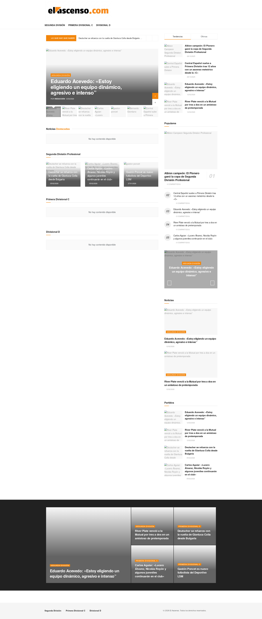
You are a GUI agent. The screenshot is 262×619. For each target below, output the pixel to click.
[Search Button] (216, 25)
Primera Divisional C (80, 25)
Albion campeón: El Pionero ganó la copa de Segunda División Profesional (200, 49)
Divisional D (103, 25)
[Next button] (155, 96)
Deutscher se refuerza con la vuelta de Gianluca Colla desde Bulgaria (62, 175)
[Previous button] (155, 102)
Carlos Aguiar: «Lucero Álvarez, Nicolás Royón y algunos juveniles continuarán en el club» (118, 38)
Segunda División (55, 25)
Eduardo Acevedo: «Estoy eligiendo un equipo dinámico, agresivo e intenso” (86, 86)
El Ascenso (174, 610)
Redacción (60, 99)
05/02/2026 (54, 183)
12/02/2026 (192, 281)
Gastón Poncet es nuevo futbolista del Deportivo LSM (139, 175)
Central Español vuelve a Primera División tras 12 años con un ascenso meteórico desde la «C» (200, 67)
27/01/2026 (132, 183)
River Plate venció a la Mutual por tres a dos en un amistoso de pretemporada (200, 104)
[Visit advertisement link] (190, 491)
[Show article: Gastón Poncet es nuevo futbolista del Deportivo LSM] (118, 112)
